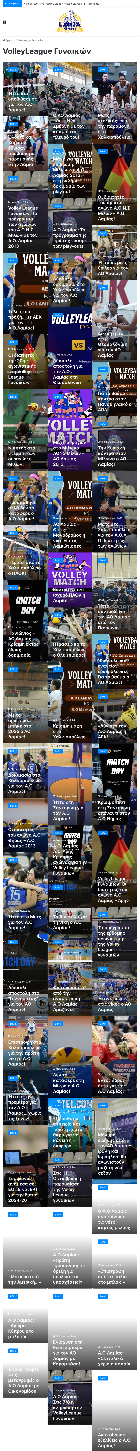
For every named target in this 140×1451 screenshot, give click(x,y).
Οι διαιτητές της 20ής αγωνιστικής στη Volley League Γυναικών (22, 369)
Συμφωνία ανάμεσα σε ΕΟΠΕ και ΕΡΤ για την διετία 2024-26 (23, 1189)
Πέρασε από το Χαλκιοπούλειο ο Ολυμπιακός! (69, 650)
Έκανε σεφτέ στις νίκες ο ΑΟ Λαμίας (114, 1004)
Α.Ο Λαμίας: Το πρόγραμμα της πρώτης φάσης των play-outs (70, 238)
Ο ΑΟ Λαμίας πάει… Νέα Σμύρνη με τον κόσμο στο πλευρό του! (69, 126)
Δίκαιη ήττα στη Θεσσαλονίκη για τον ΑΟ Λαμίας (112, 344)
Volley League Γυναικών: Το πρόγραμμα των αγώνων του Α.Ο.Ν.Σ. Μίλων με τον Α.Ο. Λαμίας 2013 (23, 227)
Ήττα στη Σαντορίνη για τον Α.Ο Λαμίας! (68, 810)
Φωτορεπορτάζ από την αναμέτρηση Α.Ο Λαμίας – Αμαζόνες (70, 998)
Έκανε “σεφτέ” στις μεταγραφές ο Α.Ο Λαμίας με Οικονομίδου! (24, 1380)
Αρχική (9, 40)
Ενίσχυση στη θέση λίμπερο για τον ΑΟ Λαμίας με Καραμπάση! (68, 1352)
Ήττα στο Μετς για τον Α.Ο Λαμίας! (24, 922)
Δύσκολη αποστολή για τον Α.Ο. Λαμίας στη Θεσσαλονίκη (68, 371)
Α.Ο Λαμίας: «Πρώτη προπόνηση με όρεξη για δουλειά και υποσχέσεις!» (69, 1268)
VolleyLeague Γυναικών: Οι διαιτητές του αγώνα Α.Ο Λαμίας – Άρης (113, 889)
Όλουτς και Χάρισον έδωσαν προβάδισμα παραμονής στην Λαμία (21, 150)
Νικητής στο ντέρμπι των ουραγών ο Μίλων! (22, 456)
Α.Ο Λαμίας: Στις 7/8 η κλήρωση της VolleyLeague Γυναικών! (67, 1407)
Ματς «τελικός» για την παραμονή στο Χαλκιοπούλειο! (115, 126)
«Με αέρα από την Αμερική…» (24, 1279)
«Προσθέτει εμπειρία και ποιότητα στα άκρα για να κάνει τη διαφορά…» (68, 1132)
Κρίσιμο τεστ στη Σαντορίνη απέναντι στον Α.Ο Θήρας (114, 810)
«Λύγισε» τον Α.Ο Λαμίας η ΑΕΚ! (112, 731)
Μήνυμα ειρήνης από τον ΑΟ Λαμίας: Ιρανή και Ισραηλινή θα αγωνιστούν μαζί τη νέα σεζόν (114, 1154)
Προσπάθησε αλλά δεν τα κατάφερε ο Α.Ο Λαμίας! (22, 510)
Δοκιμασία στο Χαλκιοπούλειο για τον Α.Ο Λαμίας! (24, 783)
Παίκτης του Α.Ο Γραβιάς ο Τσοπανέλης (46, 3)
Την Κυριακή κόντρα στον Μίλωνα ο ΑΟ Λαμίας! (112, 456)
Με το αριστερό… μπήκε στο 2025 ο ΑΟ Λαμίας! (19, 725)
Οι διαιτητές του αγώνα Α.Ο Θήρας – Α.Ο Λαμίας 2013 (24, 838)
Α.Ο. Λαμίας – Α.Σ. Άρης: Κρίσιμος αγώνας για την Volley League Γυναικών (70, 859)
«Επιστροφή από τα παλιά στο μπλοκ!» (112, 1277)
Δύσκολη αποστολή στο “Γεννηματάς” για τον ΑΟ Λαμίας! (23, 998)
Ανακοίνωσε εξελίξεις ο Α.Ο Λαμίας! (114, 1440)
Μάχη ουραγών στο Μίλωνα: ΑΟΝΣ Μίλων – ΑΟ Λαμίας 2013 (69, 453)
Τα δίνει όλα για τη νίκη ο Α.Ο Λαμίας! (70, 922)
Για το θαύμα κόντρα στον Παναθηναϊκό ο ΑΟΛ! (115, 401)
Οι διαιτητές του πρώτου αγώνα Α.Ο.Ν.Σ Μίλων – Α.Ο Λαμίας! (114, 208)
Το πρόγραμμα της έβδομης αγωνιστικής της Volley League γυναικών (113, 941)
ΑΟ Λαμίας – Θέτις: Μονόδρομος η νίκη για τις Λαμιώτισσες (69, 535)
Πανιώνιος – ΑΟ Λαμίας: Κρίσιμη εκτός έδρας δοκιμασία (23, 644)
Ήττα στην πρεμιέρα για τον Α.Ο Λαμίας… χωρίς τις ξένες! (24, 1107)
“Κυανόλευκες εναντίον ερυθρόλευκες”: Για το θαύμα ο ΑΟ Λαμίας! (115, 671)
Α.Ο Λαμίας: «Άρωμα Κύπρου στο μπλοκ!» (21, 1328)
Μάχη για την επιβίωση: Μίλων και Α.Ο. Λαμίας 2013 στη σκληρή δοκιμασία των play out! (69, 175)
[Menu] (4, 23)
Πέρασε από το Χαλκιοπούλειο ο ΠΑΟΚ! (24, 568)
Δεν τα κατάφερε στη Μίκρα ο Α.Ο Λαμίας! (68, 1083)
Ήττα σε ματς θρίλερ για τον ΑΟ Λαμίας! (113, 268)
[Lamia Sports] (70, 21)
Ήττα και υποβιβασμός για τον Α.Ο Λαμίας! (22, 101)
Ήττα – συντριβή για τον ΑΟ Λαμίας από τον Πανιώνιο (114, 616)
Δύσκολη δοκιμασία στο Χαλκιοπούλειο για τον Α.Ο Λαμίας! (69, 289)
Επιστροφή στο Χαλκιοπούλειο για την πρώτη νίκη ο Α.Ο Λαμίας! (24, 1053)
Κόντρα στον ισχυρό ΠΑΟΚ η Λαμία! (69, 595)
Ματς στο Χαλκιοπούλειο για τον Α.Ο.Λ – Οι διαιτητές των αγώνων (114, 535)
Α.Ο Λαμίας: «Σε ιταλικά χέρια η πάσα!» (114, 1358)
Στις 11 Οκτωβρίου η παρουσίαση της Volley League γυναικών (67, 1186)
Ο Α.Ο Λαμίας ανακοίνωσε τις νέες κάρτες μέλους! (115, 1219)
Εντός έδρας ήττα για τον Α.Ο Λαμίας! (111, 1086)
